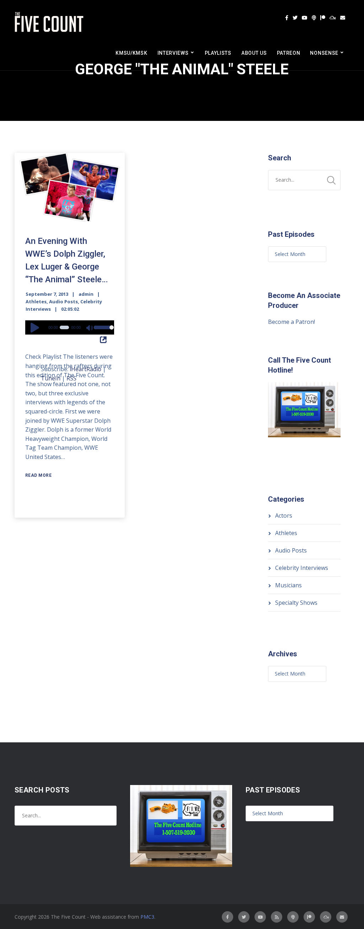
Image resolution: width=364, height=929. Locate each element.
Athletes (36, 301)
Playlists (218, 53)
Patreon (288, 53)
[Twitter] (295, 18)
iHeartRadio (85, 369)
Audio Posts (63, 301)
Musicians (288, 585)
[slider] (102, 332)
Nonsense (324, 53)
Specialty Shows (296, 603)
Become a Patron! (291, 322)
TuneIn (50, 378)
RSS (71, 378)
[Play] (36, 327)
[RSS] (276, 917)
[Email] (342, 18)
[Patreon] (322, 18)
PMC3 (147, 916)
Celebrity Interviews (301, 568)
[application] (69, 327)
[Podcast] (314, 18)
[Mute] (89, 328)
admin (86, 294)
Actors (283, 515)
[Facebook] (286, 18)
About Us (254, 53)
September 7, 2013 (47, 294)
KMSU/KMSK (131, 53)
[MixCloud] (332, 18)
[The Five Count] (50, 22)
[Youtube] (305, 18)
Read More (38, 475)
